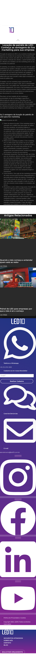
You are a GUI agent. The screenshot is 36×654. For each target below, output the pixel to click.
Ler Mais (3, 266)
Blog (6, 645)
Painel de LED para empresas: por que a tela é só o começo (16, 310)
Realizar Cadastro (17, 381)
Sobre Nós (8, 640)
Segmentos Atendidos (13, 638)
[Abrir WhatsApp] (31, 649)
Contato (7, 643)
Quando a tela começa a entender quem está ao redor (16, 261)
